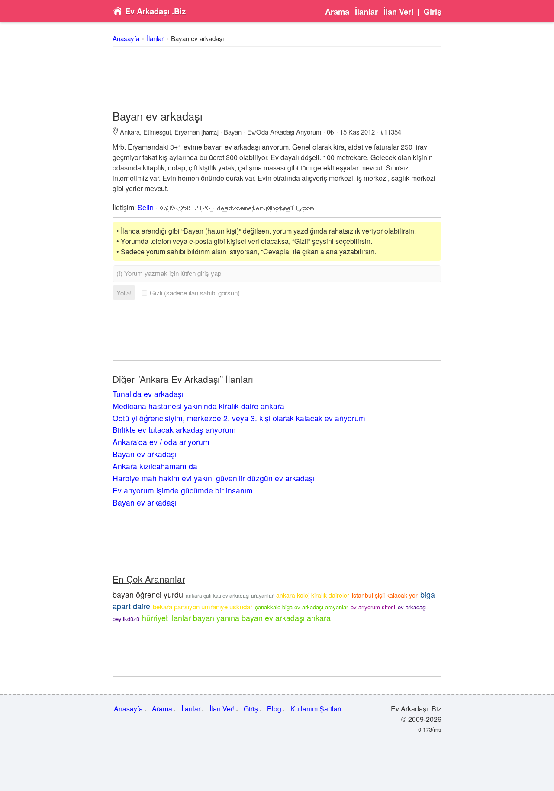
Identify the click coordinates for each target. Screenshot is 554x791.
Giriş (432, 11)
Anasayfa (126, 38)
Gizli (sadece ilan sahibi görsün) (195, 292)
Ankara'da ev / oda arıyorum (161, 441)
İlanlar (366, 11)
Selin (146, 207)
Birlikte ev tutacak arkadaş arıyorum (174, 429)
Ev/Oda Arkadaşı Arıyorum (284, 131)
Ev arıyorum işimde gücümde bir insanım (183, 490)
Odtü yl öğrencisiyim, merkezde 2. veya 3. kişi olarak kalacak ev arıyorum (239, 418)
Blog (274, 709)
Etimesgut (157, 131)
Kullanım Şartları (315, 709)
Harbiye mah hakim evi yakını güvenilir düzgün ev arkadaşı (214, 478)
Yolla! (124, 292)
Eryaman (187, 131)
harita (210, 132)
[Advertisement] (277, 79)
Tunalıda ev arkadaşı (148, 393)
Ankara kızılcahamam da (155, 466)
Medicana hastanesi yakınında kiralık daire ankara (198, 405)
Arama (337, 11)
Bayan (233, 131)
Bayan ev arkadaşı (197, 38)
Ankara (130, 131)
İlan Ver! (398, 11)
